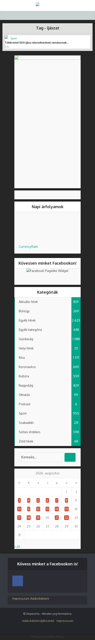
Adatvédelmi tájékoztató (38, 621)
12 (38, 509)
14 (56, 509)
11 (29, 509)
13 (47, 509)
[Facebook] (17, 581)
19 (38, 518)
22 (66, 518)
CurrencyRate (28, 246)
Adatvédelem (39, 598)
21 (56, 518)
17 (19, 518)
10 (19, 509)
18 (28, 518)
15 (66, 509)
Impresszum (20, 598)
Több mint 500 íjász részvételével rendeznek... (37, 42)
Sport (13, 38)
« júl (17, 546)
